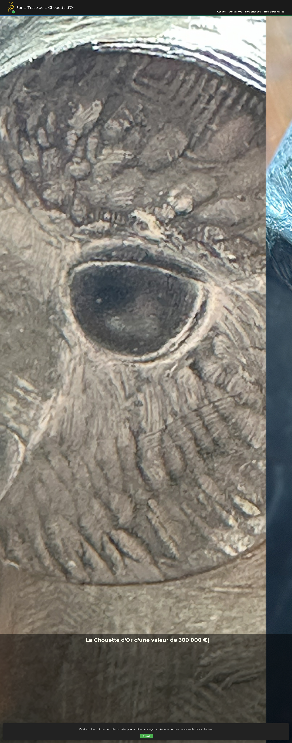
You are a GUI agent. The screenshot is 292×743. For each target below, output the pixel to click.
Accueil (221, 11)
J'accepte (147, 736)
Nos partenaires (274, 11)
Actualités (235, 11)
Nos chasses (253, 11)
